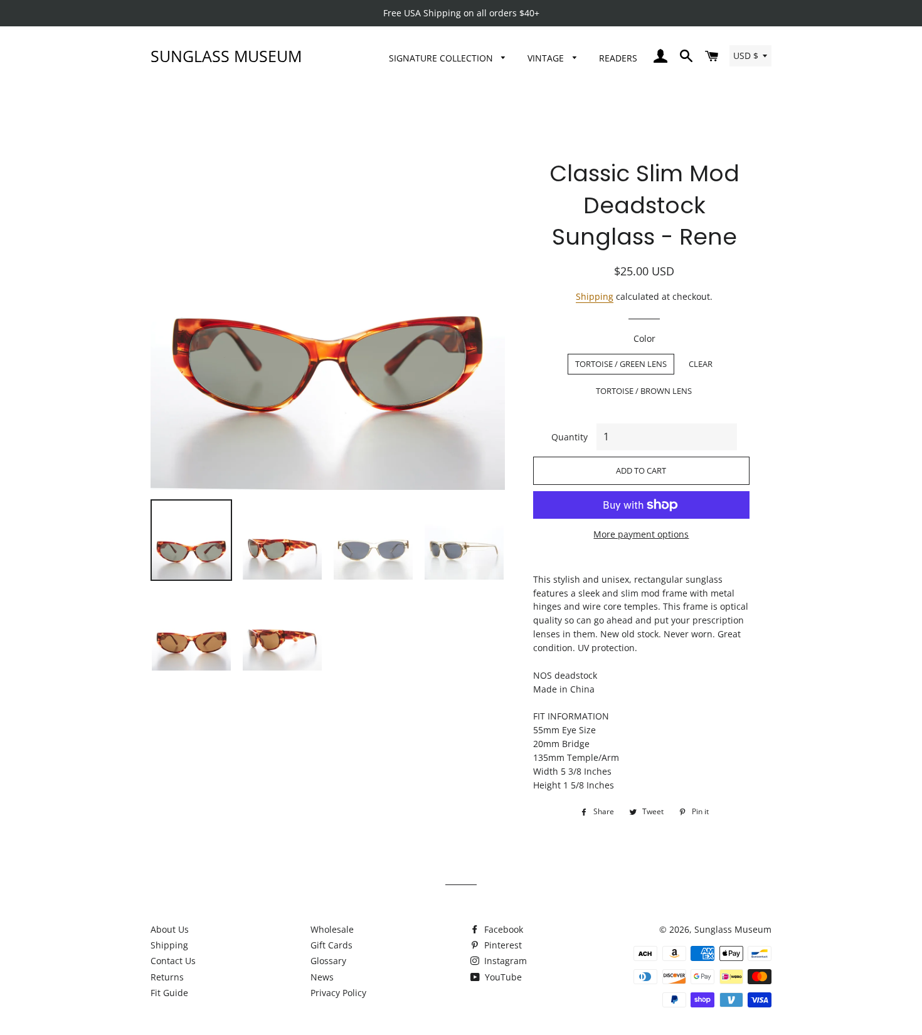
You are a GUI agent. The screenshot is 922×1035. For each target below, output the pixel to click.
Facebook (502, 929)
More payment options (641, 534)
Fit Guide (169, 993)
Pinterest (502, 945)
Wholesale (332, 929)
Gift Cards (331, 945)
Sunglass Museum (226, 55)
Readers (618, 58)
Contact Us (173, 961)
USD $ (745, 55)
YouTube (502, 977)
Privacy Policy (338, 993)
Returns (167, 977)
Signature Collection (442, 58)
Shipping (594, 296)
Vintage (546, 58)
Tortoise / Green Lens (621, 363)
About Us (170, 929)
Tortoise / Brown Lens (644, 390)
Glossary (328, 961)
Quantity (569, 437)
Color (644, 338)
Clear (701, 363)
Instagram (504, 961)
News (322, 977)
